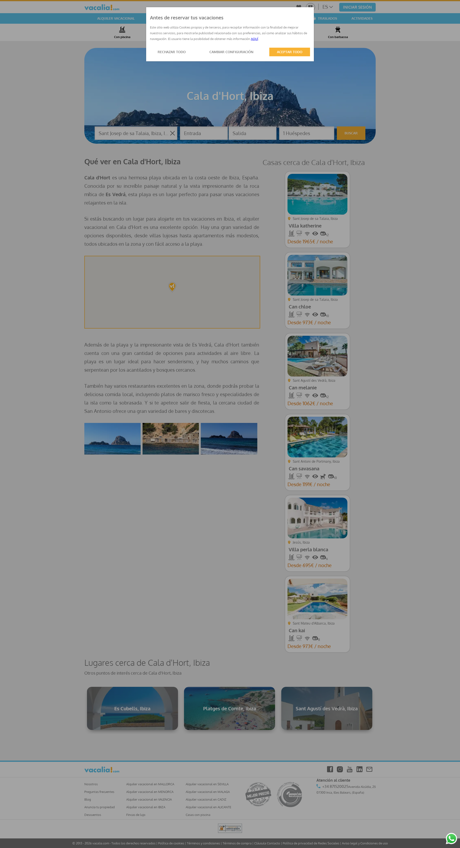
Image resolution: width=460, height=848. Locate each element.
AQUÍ (254, 39)
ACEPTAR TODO (289, 52)
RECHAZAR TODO (172, 52)
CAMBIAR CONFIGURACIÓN (231, 52)
